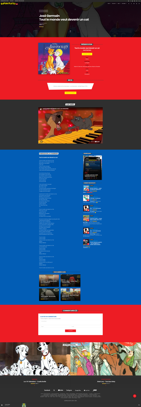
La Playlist (87, 62)
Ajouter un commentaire (70, 92)
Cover (91, 395)
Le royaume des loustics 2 (45, 395)
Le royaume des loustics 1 (93, 394)
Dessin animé (95, 395)
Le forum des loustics (64, 397)
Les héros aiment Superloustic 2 (83, 394)
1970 (87, 70)
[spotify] (136, 1)
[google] (138, 1)
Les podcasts (52, 395)
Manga (70, 396)
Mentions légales (74, 397)
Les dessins (90, 396)
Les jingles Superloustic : (53, 394)
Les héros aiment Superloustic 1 (72, 394)
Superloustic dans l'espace (62, 394)
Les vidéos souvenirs (97, 393)
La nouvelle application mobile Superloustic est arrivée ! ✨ (91, 175)
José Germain (87, 50)
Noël (72, 396)
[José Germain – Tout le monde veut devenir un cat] (54, 74)
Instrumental (66, 396)
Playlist (41, 11)
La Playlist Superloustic (70, 395)
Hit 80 (59, 396)
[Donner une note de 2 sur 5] (40, 26)
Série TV (75, 396)
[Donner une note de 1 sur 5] (39, 26)
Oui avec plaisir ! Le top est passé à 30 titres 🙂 (92, 212)
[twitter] (130, 1)
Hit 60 (54, 396)
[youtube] (132, 1)
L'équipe (67, 393)
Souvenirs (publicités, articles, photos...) (82, 393)
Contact (79, 397)
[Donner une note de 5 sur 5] (43, 26)
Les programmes (62, 393)
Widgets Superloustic (81, 396)
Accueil (42, 393)
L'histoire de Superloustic (55, 393)
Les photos (91, 393)
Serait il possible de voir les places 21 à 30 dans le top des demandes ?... (92, 235)
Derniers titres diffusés (78, 395)
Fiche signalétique (72, 393)
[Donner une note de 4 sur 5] (42, 26)
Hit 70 (57, 396)
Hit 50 (51, 396)
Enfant (46, 396)
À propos (69, 397)
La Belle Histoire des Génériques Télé (60, 395)
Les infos (86, 396)
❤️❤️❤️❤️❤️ (87, 192)
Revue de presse (46, 394)
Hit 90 (62, 396)
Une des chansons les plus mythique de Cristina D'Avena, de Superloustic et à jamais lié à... (92, 224)
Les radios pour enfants (97, 396)
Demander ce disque (87, 54)
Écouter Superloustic (47, 393)
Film (48, 396)
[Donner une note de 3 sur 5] (41, 26)
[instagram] (134, 1)
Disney (46, 11)
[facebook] (128, 1)
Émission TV (42, 396)
